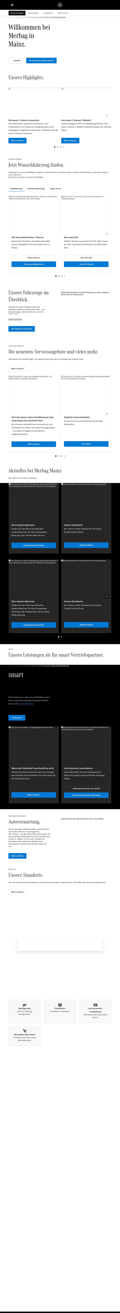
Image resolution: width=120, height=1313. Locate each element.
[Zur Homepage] (60, 5)
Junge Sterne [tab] (55, 188)
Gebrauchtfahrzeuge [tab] (36, 188)
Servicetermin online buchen (41, 60)
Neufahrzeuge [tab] (16, 188)
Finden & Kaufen (15, 319)
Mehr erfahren (17, 368)
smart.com (16, 717)
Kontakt (16, 60)
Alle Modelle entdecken (21, 329)
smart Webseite (26, 703)
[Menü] (12, 5)
